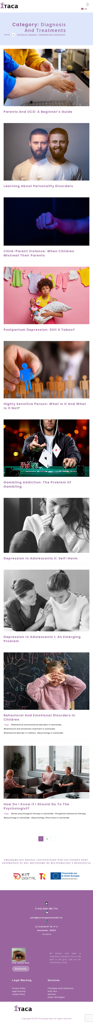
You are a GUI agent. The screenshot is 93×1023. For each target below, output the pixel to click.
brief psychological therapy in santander (33, 813)
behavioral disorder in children (20, 733)
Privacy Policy (19, 988)
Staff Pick (52, 991)
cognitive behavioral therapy (71, 813)
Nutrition (52, 994)
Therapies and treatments (60, 988)
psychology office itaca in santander (51, 817)
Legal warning (18, 991)
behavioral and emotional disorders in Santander (37, 724)
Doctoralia (21, 968)
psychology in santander (51, 733)
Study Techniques (56, 997)
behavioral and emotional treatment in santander (30, 729)
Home (7, 34)
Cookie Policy (18, 994)
